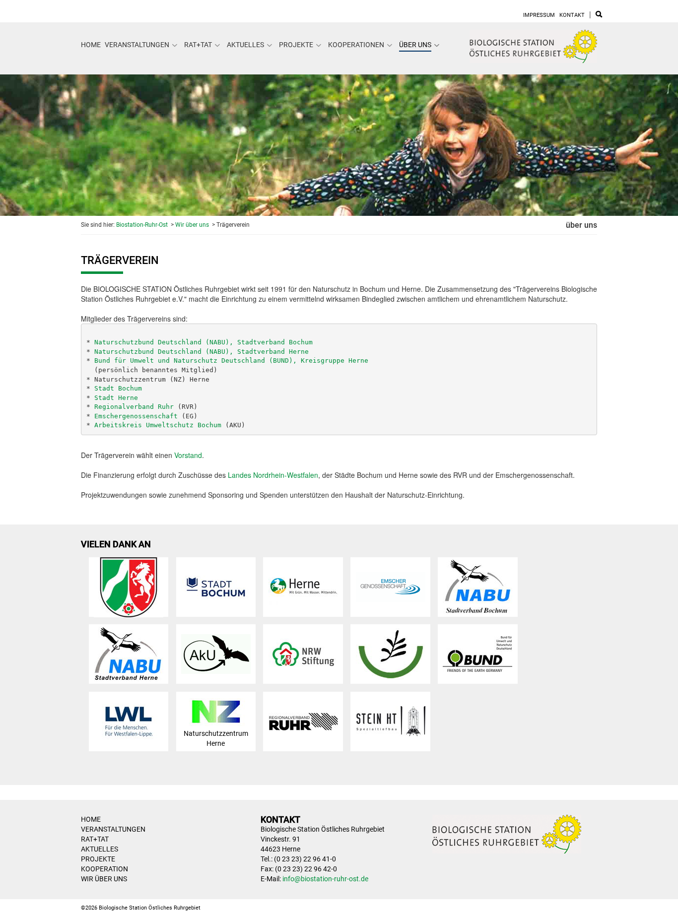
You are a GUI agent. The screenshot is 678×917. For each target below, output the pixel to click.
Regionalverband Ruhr (134, 406)
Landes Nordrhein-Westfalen (273, 475)
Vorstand (188, 455)
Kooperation (104, 869)
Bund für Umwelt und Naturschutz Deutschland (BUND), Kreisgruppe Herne (231, 360)
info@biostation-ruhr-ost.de (325, 879)
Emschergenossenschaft (136, 416)
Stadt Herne (116, 397)
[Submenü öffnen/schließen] (174, 45)
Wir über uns (192, 224)
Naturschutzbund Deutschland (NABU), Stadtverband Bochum (203, 342)
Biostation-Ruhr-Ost (142, 224)
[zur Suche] (599, 15)
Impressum (539, 15)
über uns (415, 45)
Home (91, 45)
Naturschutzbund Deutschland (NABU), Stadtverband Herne (201, 351)
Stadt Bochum (118, 388)
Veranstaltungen (137, 45)
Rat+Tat (198, 45)
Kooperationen (356, 45)
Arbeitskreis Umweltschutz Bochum (157, 425)
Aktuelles (245, 45)
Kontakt (572, 15)
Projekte (296, 45)
